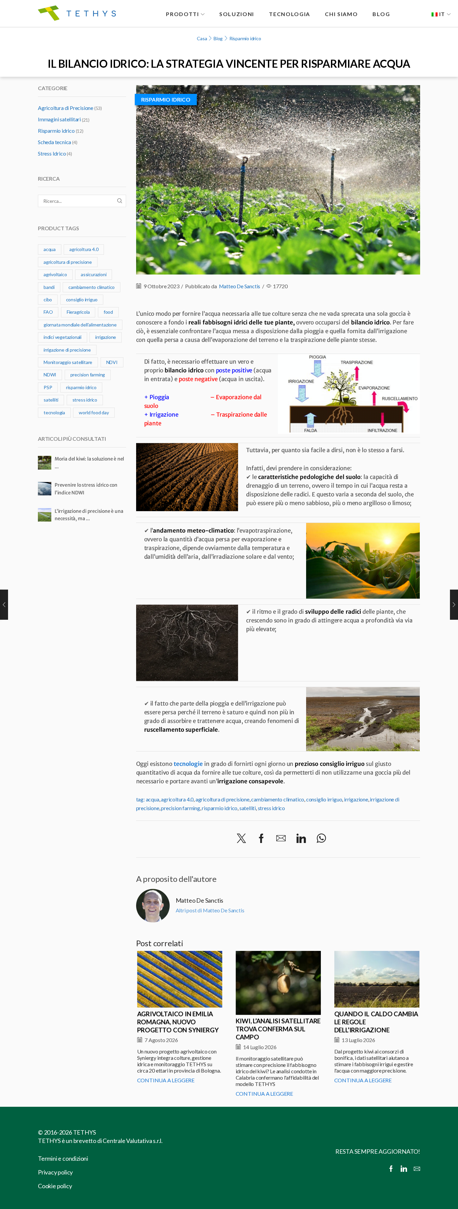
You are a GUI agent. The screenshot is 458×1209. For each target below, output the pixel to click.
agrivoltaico (55, 274)
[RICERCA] (120, 201)
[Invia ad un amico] (281, 838)
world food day (94, 412)
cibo (48, 299)
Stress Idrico (52, 153)
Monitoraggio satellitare (68, 362)
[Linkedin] (404, 1169)
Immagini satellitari (59, 119)
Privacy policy (55, 1172)
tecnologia (54, 412)
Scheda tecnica (54, 142)
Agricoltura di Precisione (65, 108)
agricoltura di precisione (222, 799)
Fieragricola (78, 312)
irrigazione (356, 799)
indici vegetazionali (62, 337)
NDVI (112, 362)
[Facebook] (261, 838)
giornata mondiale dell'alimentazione (80, 324)
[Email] (417, 1169)
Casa (202, 38)
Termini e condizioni (63, 1158)
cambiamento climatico (277, 799)
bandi (49, 287)
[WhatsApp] (321, 838)
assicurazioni (93, 274)
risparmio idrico (219, 808)
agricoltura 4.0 (177, 799)
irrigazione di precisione (67, 350)
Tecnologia (289, 14)
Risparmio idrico (245, 38)
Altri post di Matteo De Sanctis (210, 910)
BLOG (381, 14)
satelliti (247, 808)
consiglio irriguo (324, 799)
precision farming (180, 808)
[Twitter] (241, 838)
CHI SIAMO (341, 14)
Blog (218, 38)
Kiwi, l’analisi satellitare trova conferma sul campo (278, 1029)
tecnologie (188, 764)
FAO (48, 312)
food (108, 312)
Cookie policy (55, 1186)
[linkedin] (301, 838)
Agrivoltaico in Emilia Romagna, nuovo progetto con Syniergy (178, 1022)
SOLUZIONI (236, 14)
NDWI (50, 374)
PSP (48, 387)
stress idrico (271, 808)
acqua (152, 799)
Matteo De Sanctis (240, 286)
